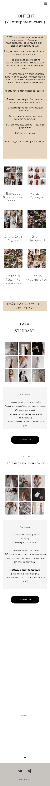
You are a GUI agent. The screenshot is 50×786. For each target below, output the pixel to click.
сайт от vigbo (25, 779)
